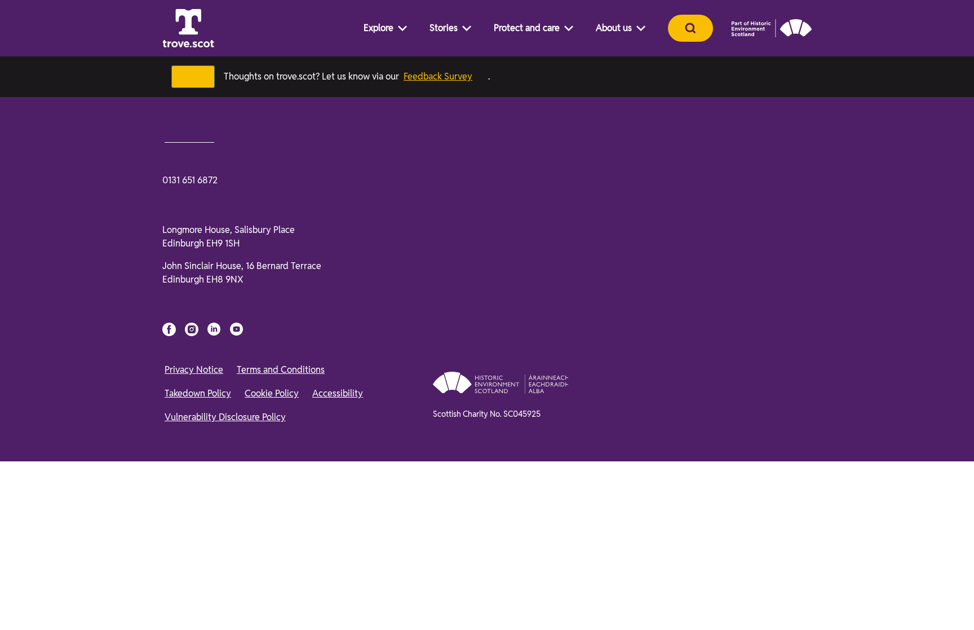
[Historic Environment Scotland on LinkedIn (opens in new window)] (214, 591)
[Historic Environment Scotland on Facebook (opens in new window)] (169, 591)
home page (259, 323)
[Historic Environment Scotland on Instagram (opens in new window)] (191, 591)
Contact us (192, 399)
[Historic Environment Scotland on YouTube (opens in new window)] (237, 591)
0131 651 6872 (190, 442)
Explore (378, 28)
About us (614, 28)
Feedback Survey (445, 76)
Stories (444, 28)
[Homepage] (188, 28)
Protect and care (527, 28)
